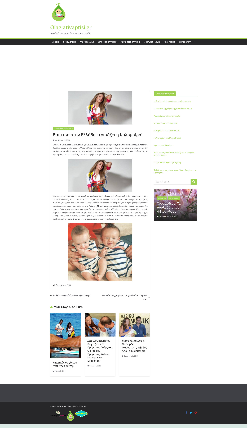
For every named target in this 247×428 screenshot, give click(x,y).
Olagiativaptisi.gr (71, 27)
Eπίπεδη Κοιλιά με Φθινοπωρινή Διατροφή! (172, 101)
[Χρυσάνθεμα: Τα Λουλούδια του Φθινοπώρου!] (175, 190)
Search (194, 181)
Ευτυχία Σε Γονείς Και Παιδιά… (167, 130)
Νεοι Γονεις (169, 42)
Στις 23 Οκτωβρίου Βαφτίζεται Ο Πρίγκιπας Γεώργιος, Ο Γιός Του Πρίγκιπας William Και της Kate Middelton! (100, 350)
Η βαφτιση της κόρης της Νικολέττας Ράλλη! (173, 108)
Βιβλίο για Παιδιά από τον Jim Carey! (71, 295)
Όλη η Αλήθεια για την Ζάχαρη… (168, 162)
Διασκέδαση (162, 198)
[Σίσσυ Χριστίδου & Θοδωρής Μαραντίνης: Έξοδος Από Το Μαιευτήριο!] (134, 314)
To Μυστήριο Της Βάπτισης (166, 123)
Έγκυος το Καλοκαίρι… (163, 145)
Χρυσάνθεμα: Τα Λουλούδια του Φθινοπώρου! (169, 207)
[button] (192, 42)
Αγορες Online (87, 42)
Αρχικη (55, 42)
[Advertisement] (123, 72)
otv (56, 140)
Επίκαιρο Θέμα (174, 198)
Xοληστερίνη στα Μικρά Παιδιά (167, 138)
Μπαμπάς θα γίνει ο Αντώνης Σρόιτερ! (65, 364)
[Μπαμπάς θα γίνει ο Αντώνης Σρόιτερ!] (65, 314)
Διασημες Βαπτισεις (107, 42)
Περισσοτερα (185, 42)
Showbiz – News (152, 42)
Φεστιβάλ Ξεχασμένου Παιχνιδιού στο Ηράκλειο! (124, 297)
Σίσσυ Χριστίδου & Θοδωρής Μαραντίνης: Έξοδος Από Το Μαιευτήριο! (134, 346)
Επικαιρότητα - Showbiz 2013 (63, 129)
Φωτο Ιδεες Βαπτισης (130, 42)
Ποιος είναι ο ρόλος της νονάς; (167, 116)
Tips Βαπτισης (69, 42)
